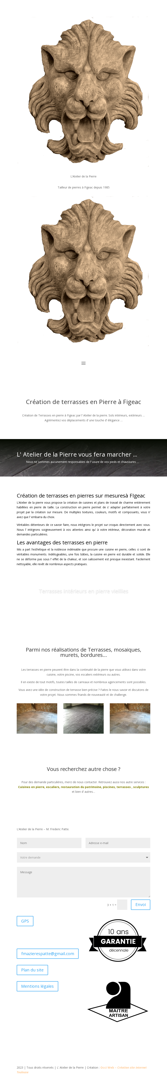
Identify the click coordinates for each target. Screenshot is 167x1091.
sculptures (141, 787)
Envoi (140, 904)
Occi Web (107, 1067)
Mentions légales (37, 986)
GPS (25, 921)
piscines (109, 787)
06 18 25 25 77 (34, 937)
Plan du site (32, 970)
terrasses (123, 787)
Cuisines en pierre (31, 787)
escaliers (52, 787)
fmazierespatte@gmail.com (47, 953)
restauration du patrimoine (81, 787)
